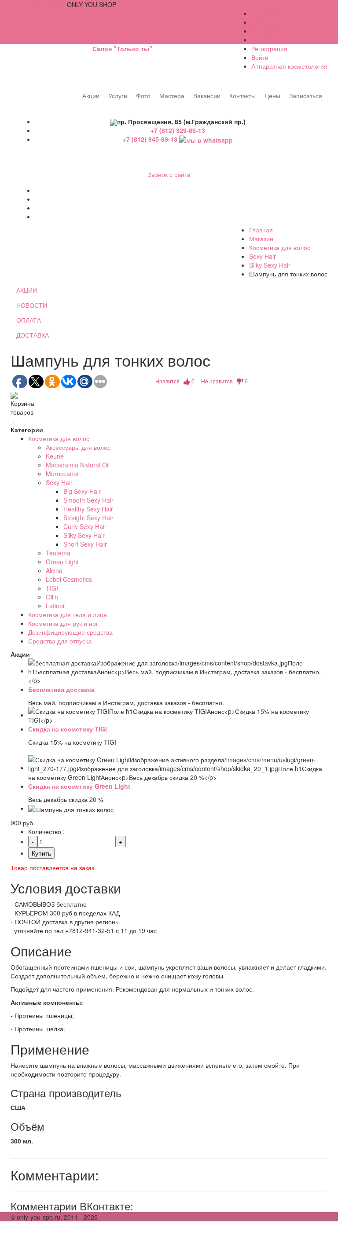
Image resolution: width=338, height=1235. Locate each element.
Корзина (263, 30)
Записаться (305, 95)
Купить (41, 853)
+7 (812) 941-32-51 (38, 4)
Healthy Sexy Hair (88, 508)
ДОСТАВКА (32, 335)
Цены (272, 95)
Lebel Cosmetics (69, 579)
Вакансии (206, 95)
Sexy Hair (262, 256)
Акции (90, 95)
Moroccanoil (63, 473)
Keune (55, 456)
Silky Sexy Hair (269, 265)
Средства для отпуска (60, 640)
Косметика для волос (279, 247)
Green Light (62, 561)
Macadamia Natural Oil (78, 464)
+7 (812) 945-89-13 (151, 139)
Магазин (261, 238)
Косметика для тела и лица (67, 614)
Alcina (54, 570)
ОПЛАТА (28, 320)
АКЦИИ (26, 290)
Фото (143, 95)
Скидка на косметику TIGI (67, 728)
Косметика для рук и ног (63, 623)
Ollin (52, 596)
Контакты (242, 95)
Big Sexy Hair (82, 491)
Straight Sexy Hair (88, 517)
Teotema (58, 552)
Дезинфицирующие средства (70, 632)
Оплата (262, 22)
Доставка (264, 39)
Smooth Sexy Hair (88, 500)
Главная (261, 229)
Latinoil (56, 605)
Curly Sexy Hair (85, 526)
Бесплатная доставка (61, 689)
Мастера (171, 95)
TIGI (52, 588)
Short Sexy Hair (85, 544)
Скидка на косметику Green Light (79, 786)
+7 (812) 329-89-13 (178, 130)
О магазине (268, 13)
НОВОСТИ (31, 305)
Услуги (117, 95)
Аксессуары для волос (78, 447)
